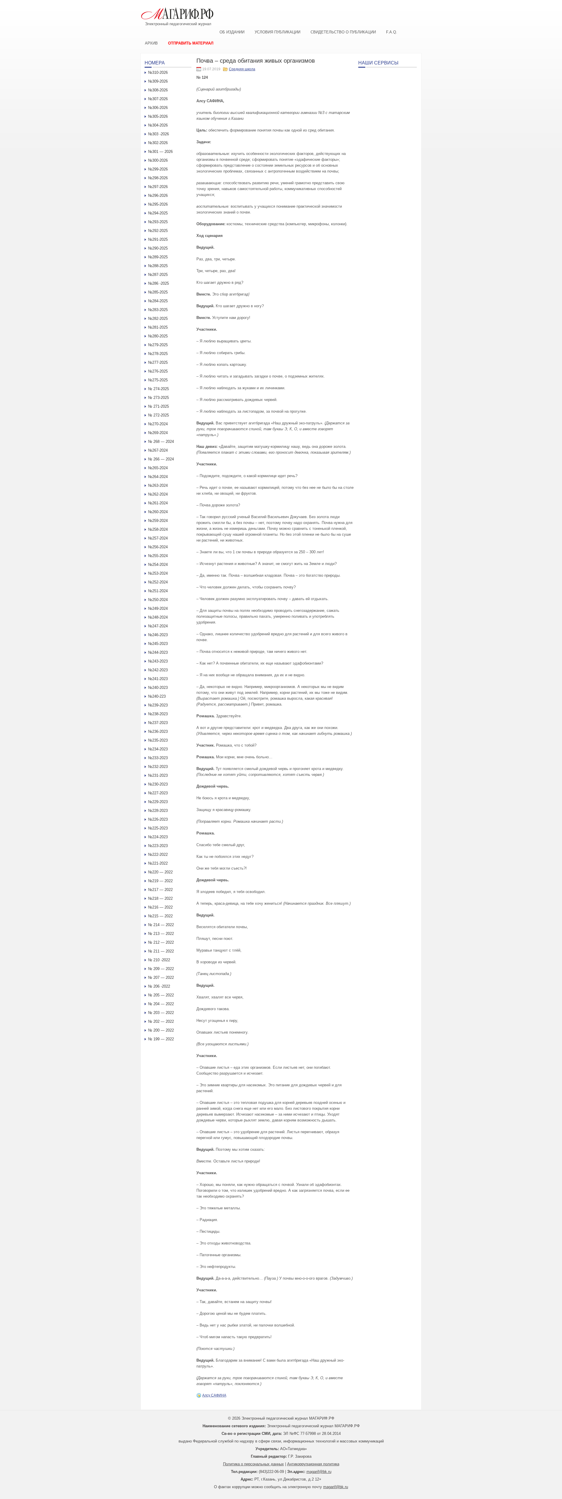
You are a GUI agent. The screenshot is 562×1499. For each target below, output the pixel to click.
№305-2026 (158, 116)
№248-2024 (158, 617)
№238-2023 (158, 714)
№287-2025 (158, 274)
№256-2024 (158, 547)
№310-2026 (158, 72)
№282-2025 (158, 318)
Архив (151, 43)
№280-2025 (158, 336)
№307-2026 (158, 99)
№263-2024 (158, 485)
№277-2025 (158, 362)
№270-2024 (158, 424)
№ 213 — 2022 (161, 933)
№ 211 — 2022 (161, 951)
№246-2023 (158, 635)
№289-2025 (158, 257)
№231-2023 (158, 775)
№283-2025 (158, 310)
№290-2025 (158, 248)
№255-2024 (158, 556)
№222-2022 (158, 854)
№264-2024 (158, 476)
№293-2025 (158, 222)
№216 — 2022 (160, 907)
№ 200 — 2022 (161, 1030)
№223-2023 (158, 846)
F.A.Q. (391, 32)
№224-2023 (158, 837)
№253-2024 (158, 573)
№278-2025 (158, 353)
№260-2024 (158, 512)
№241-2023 (158, 679)
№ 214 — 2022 (161, 925)
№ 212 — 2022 (161, 942)
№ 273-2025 (158, 397)
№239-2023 (158, 705)
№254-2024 (158, 564)
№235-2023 (158, 740)
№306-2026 (158, 107)
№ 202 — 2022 (161, 1021)
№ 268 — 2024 (161, 441)
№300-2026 (158, 160)
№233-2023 (158, 758)
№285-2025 (158, 292)
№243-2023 (158, 661)
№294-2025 (158, 213)
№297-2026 (158, 187)
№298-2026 (158, 178)
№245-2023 (158, 643)
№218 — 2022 (160, 898)
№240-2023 (158, 687)
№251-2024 (158, 591)
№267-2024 (158, 450)
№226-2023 (158, 819)
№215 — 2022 (160, 916)
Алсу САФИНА (214, 1395)
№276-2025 (158, 371)
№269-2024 (158, 433)
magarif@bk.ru (318, 1471)
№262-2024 (158, 494)
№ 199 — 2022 (161, 1039)
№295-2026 (158, 204)
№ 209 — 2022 (161, 969)
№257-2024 (158, 538)
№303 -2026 (158, 134)
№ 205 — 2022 (161, 995)
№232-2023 (158, 766)
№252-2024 (158, 582)
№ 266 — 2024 (161, 459)
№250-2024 (158, 599)
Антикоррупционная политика (313, 1464)
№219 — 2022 (160, 881)
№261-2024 (158, 503)
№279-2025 (158, 345)
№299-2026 (158, 169)
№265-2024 (158, 468)
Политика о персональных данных (253, 1464)
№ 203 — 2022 (161, 1012)
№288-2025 (158, 266)
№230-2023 (158, 784)
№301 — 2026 (160, 151)
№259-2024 (158, 520)
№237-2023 (158, 723)
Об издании (232, 32)
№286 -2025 (158, 283)
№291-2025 (158, 239)
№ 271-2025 (158, 406)
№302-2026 (158, 143)
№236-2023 (158, 731)
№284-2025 (158, 301)
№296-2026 (158, 195)
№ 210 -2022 (159, 960)
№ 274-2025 (158, 389)
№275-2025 (158, 380)
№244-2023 (158, 652)
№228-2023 (158, 810)
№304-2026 (158, 125)
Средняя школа (242, 69)
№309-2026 (158, 81)
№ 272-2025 (158, 415)
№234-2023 (158, 749)
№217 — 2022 (160, 889)
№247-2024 (158, 626)
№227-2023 (158, 793)
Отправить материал (190, 43)
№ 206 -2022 (159, 986)
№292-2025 (158, 230)
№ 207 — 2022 (161, 977)
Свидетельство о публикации (343, 32)
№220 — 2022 (160, 872)
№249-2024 (158, 608)
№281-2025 (158, 327)
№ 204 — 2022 (161, 1004)
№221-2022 (158, 863)
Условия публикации (277, 32)
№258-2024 (158, 529)
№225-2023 (158, 828)
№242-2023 (158, 670)
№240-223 (157, 696)
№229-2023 (158, 802)
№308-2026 (158, 90)
